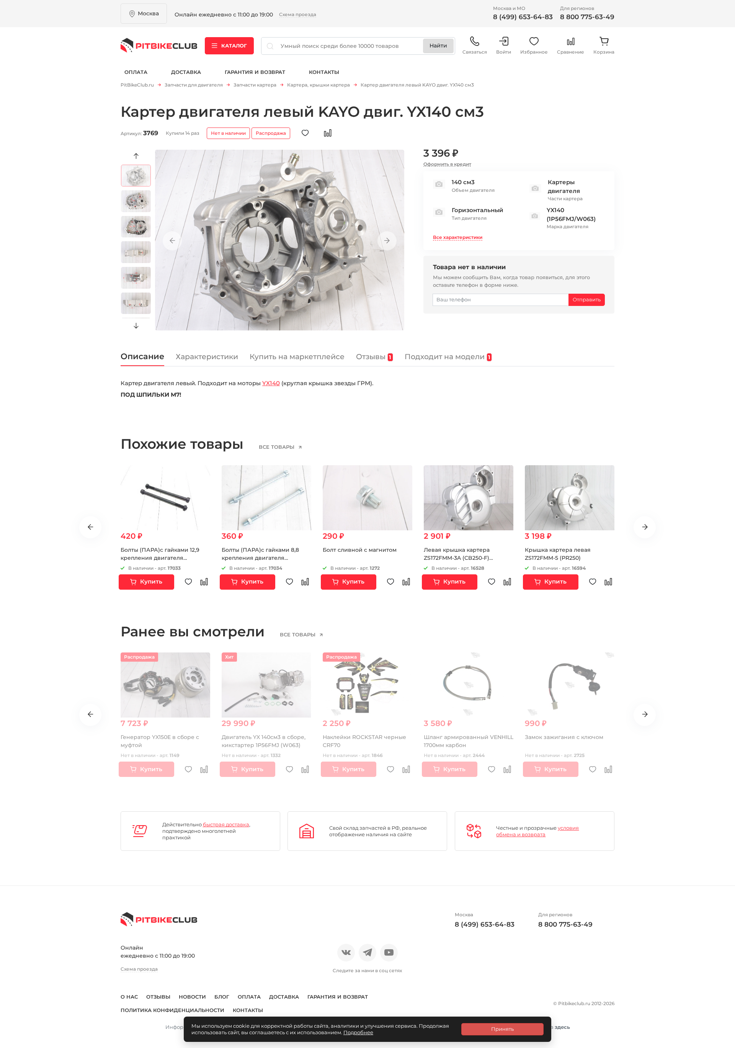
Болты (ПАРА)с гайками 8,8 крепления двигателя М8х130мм (260, 557)
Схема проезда (297, 14)
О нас (129, 997)
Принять (502, 1029)
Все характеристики (457, 237)
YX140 (271, 383)
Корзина (603, 52)
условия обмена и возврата (537, 831)
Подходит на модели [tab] (447, 356)
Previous (136, 156)
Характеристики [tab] (207, 356)
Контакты (324, 72)
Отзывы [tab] (373, 356)
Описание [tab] (142, 356)
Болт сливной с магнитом (360, 549)
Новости (192, 997)
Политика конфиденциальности (172, 1010)
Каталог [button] (234, 46)
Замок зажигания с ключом (564, 737)
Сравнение (570, 52)
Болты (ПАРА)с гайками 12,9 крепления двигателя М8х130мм (160, 557)
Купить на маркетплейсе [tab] (297, 356)
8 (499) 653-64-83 (523, 17)
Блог (221, 997)
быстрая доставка (226, 824)
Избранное (534, 52)
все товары (277, 447)
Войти (503, 52)
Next (136, 326)
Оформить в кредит (447, 164)
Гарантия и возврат (255, 72)
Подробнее (358, 1032)
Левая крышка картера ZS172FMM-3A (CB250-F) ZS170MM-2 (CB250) (457, 557)
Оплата (135, 72)
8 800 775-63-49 (587, 17)
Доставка (186, 72)
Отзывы (158, 997)
